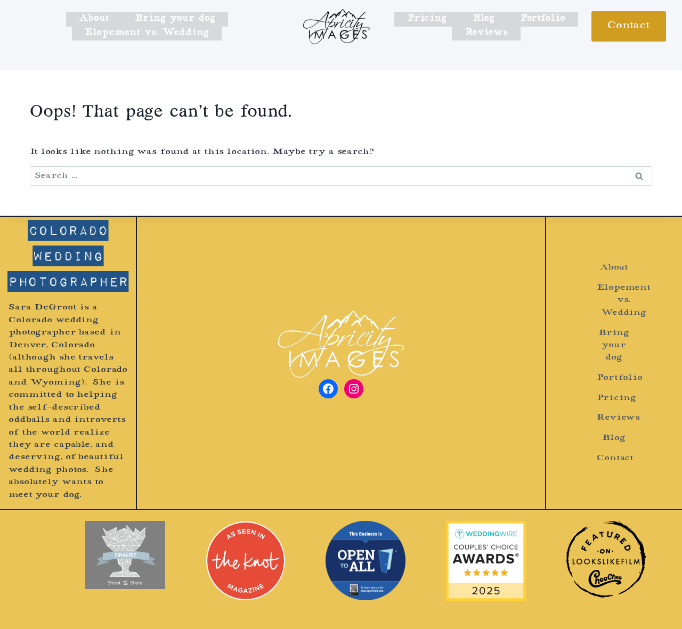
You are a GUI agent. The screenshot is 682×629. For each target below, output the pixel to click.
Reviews (486, 33)
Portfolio (543, 18)
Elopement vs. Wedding (147, 33)
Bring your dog (175, 18)
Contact (628, 26)
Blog (484, 18)
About (94, 18)
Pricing (427, 18)
